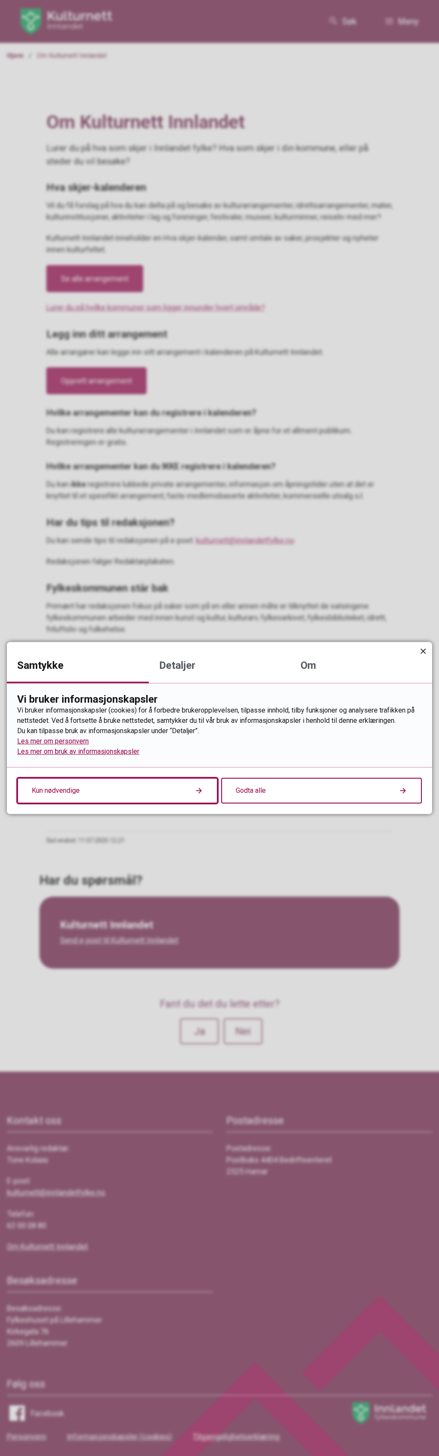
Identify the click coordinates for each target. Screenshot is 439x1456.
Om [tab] (308, 665)
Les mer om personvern (53, 741)
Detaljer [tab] (177, 665)
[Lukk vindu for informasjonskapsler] (423, 651)
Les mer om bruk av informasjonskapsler (78, 751)
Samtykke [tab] (40, 665)
